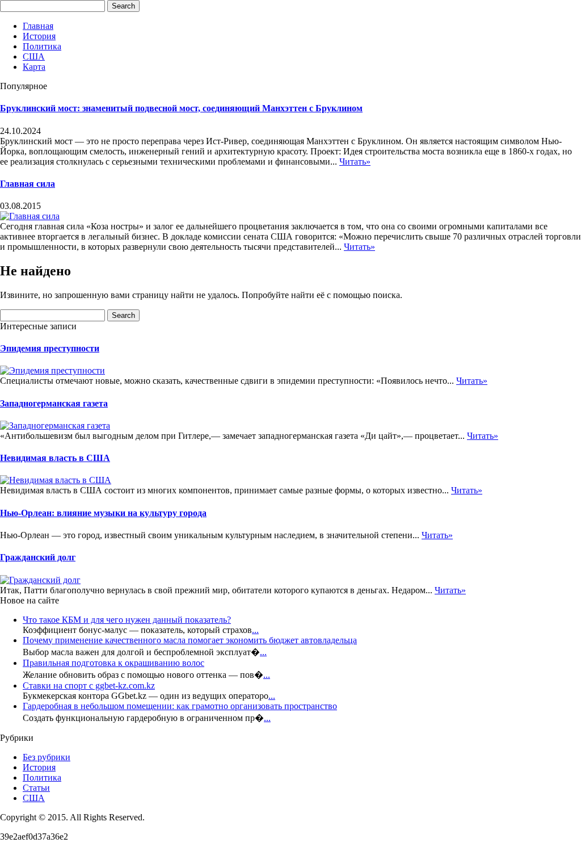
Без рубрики (46, 757)
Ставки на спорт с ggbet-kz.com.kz (89, 685)
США (34, 56)
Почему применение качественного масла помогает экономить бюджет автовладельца (190, 640)
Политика (42, 46)
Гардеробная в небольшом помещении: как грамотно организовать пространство (180, 706)
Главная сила (27, 183)
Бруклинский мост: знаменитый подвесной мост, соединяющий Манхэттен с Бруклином (181, 108)
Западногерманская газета (54, 403)
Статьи (36, 788)
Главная (38, 26)
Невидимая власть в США (55, 458)
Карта (34, 67)
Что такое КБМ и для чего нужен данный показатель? (127, 619)
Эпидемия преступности (49, 348)
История (39, 36)
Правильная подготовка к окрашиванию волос (113, 663)
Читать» (355, 161)
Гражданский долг (37, 557)
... (255, 630)
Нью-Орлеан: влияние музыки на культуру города (103, 513)
